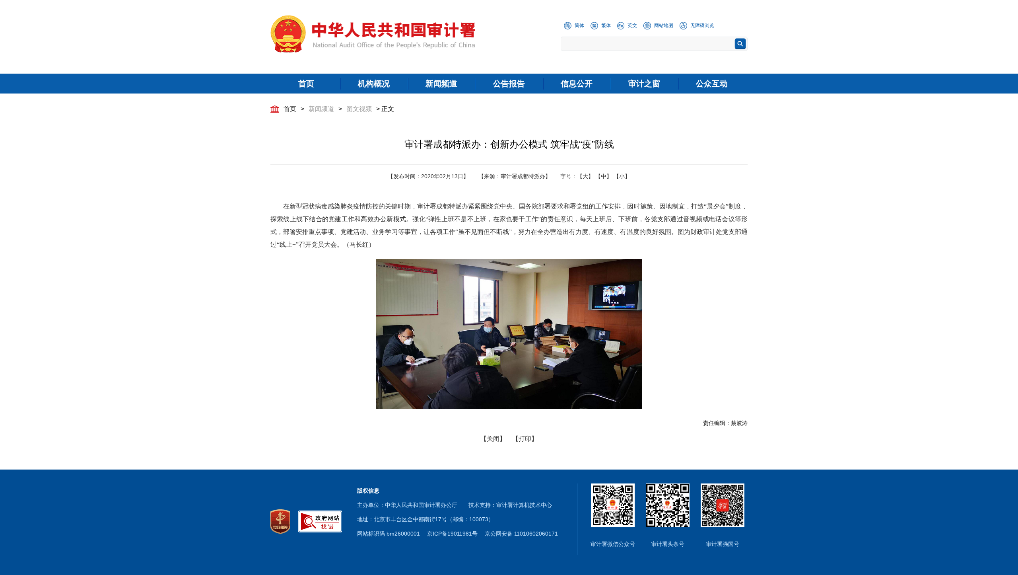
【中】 (603, 176)
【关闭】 (493, 438)
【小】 (622, 176)
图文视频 (359, 108)
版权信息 (368, 490)
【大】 (585, 176)
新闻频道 (321, 108)
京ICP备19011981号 (452, 533)
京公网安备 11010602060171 (521, 533)
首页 (290, 108)
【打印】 (525, 438)
